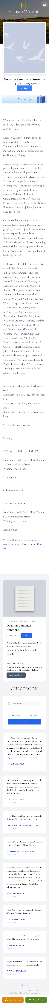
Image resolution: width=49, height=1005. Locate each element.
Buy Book (26, 635)
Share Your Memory (16, 675)
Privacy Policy (18, 993)
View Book (13, 635)
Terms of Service (31, 993)
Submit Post (24, 722)
